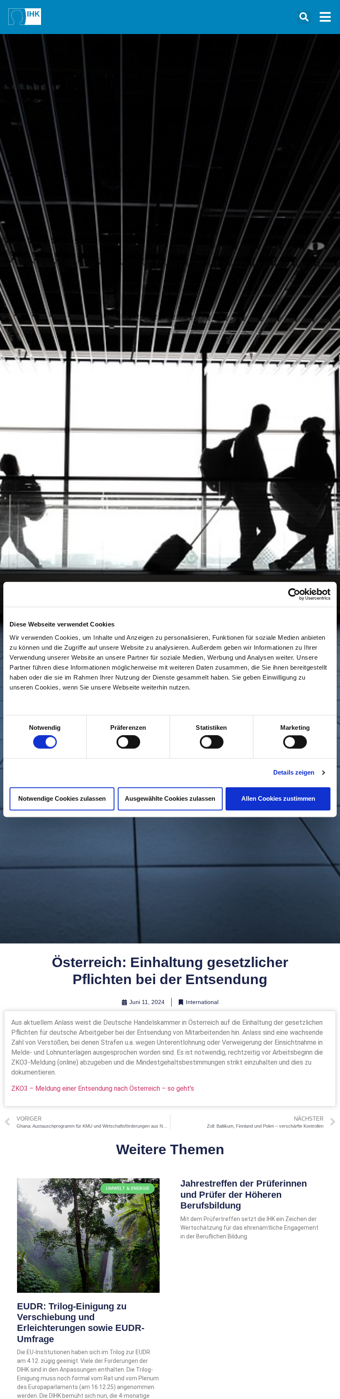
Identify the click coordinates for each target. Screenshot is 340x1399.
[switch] (128, 742)
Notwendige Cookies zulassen (62, 798)
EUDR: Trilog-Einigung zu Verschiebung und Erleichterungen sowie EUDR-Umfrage (80, 1322)
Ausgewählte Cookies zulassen (170, 798)
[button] (304, 17)
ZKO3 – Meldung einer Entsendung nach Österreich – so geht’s (102, 1088)
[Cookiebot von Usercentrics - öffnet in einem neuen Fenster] (294, 594)
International (202, 1002)
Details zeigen (293, 772)
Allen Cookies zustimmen (278, 798)
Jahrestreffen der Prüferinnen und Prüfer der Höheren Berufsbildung (243, 1194)
